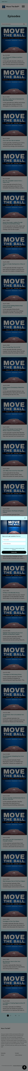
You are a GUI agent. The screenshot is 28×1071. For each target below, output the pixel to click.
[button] (25, 518)
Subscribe (14, 552)
